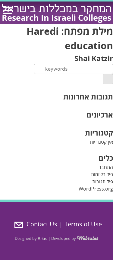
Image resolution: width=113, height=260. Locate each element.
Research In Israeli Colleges (56, 17)
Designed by (31, 238)
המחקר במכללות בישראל (57, 10)
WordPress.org (96, 188)
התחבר (106, 167)
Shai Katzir (93, 58)
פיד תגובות (102, 181)
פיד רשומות (102, 174)
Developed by (64, 238)
